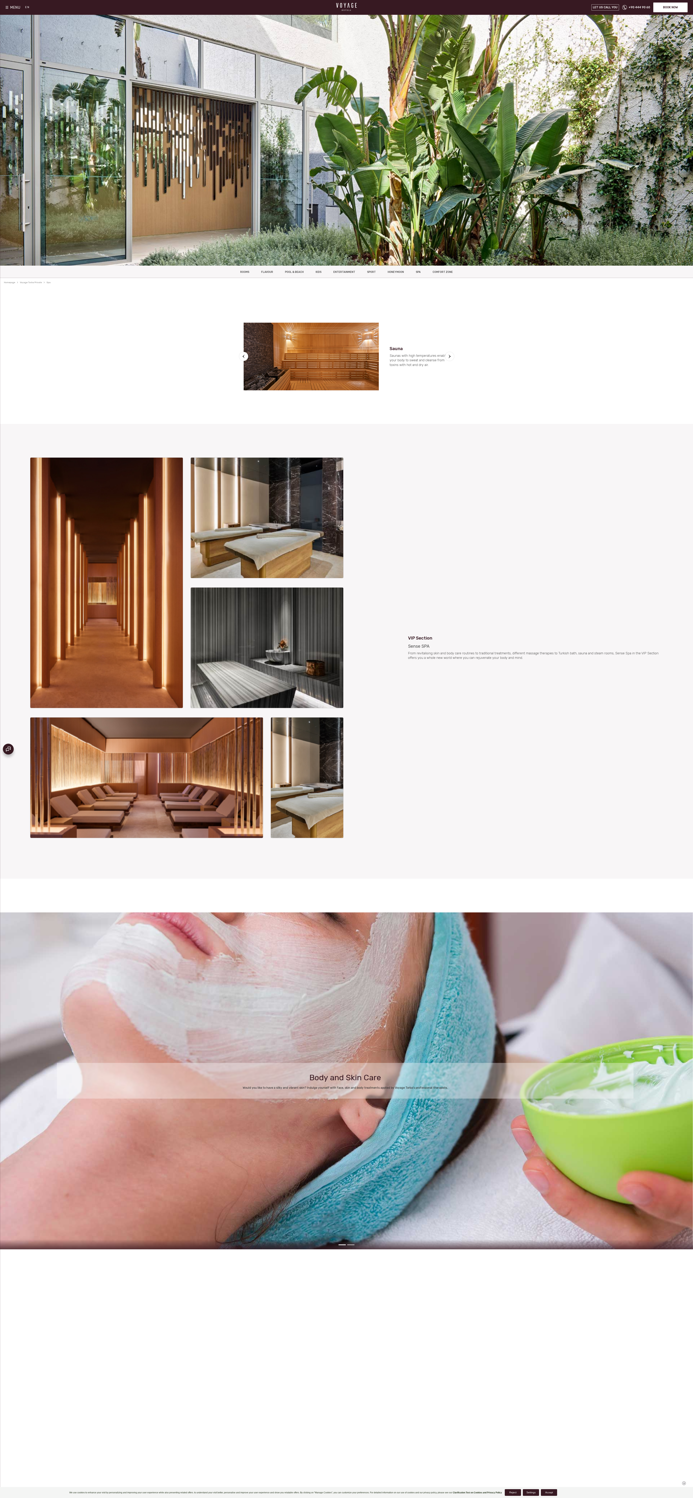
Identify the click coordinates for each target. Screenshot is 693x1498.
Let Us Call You (605, 7)
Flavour (267, 272)
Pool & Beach (294, 272)
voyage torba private (31, 282)
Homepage (9, 282)
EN (27, 7)
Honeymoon (396, 272)
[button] (243, 356)
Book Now (670, 7)
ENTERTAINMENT (344, 272)
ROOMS (244, 272)
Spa (418, 272)
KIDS (318, 272)
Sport (371, 272)
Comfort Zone (443, 272)
